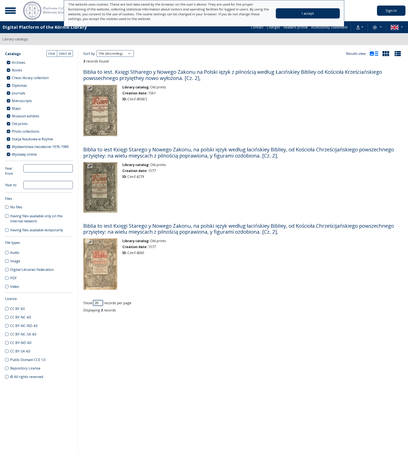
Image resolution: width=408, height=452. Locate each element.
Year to (11, 185)
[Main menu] (10, 11)
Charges (273, 27)
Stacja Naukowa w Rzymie (32, 139)
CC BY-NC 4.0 (20, 317)
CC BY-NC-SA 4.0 (23, 334)
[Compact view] (386, 53)
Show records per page (107, 303)
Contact (257, 27)
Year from (9, 171)
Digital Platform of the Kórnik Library (45, 27)
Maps (16, 108)
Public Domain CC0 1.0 (27, 359)
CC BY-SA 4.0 (20, 351)
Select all (65, 53)
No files (16, 207)
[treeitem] (39, 62)
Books (17, 70)
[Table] (398, 53)
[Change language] (396, 27)
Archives (18, 62)
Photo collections (25, 131)
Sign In (391, 10)
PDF (13, 278)
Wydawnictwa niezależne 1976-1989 (40, 146)
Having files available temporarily (36, 230)
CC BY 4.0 (17, 308)
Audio (14, 252)
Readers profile (295, 27)
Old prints (20, 123)
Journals (18, 93)
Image (15, 261)
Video (14, 286)
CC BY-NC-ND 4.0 (24, 325)
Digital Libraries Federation (32, 269)
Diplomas (19, 85)
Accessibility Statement (329, 27)
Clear (51, 53)
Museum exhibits (25, 116)
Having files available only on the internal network (36, 218)
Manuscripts (22, 100)
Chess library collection (30, 77)
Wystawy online (24, 154)
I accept (308, 13)
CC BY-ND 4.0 (20, 342)
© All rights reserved (26, 376)
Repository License (25, 368)
